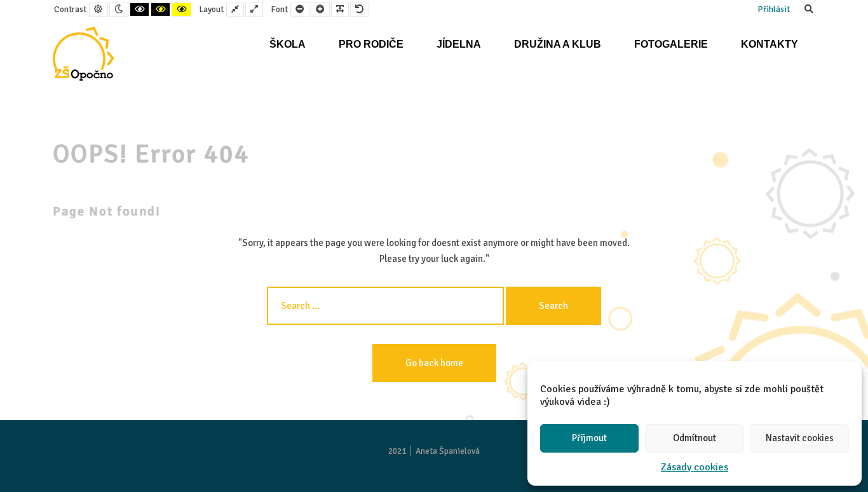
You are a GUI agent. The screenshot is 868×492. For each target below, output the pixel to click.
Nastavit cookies (800, 438)
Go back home (434, 363)
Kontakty (769, 44)
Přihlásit (773, 9)
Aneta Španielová (448, 451)
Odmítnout (694, 438)
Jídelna (459, 44)
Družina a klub (557, 44)
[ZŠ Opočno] (83, 54)
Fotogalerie (671, 44)
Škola (287, 44)
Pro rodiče (371, 44)
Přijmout (589, 438)
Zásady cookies (694, 467)
